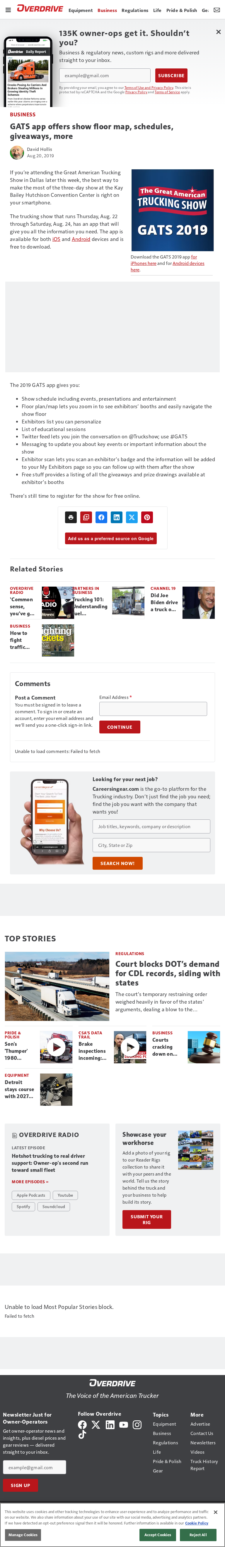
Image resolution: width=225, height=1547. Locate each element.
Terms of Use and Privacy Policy (149, 87)
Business (22, 114)
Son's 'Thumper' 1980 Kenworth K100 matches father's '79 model (18, 1051)
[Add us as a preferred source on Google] (86, 517)
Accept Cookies (157, 1534)
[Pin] (147, 517)
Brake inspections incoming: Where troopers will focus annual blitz (94, 1051)
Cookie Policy (196, 1523)
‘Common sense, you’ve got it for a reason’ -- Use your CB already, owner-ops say (23, 606)
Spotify (23, 1206)
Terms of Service (167, 91)
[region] (112, 1525)
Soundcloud (53, 1206)
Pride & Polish (13, 1034)
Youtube (65, 1195)
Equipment (17, 1075)
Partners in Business (85, 590)
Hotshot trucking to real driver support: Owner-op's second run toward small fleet (50, 1163)
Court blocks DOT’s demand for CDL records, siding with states (167, 973)
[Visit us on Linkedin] (110, 1424)
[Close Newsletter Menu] (218, 31)
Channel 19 (163, 588)
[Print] (71, 517)
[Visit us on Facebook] (82, 1424)
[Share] (101, 517)
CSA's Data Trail (90, 1034)
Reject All (198, 1534)
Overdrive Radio (22, 590)
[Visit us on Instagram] (137, 1424)
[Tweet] (132, 517)
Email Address (115, 697)
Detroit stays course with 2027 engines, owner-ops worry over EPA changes (20, 1089)
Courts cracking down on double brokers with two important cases (167, 1047)
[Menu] (8, 9)
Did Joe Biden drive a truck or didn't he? (164, 602)
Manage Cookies (23, 1534)
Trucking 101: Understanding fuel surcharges (90, 606)
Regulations (129, 953)
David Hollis (39, 149)
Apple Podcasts (31, 1195)
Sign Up (20, 1485)
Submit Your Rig (147, 1219)
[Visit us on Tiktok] (82, 1433)
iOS (56, 238)
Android (81, 238)
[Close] (215, 1512)
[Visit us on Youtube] (123, 1424)
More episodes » (30, 1181)
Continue (119, 727)
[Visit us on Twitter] (96, 1424)
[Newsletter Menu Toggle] (216, 9)
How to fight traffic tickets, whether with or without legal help (21, 640)
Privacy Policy (136, 91)
